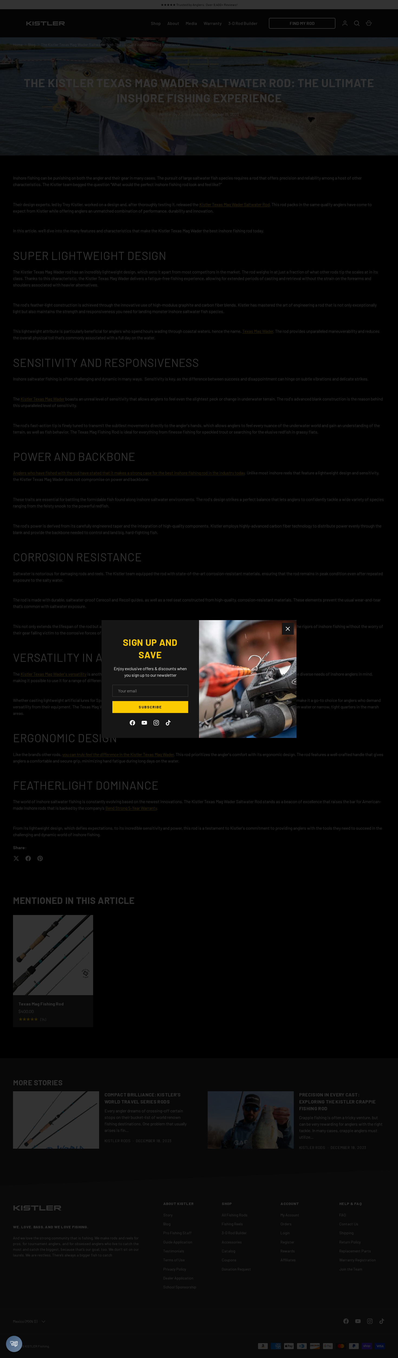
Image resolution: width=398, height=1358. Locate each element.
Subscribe (150, 707)
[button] (14, 1344)
